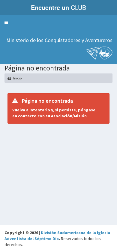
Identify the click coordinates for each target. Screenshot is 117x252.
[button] (6, 22)
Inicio (17, 78)
